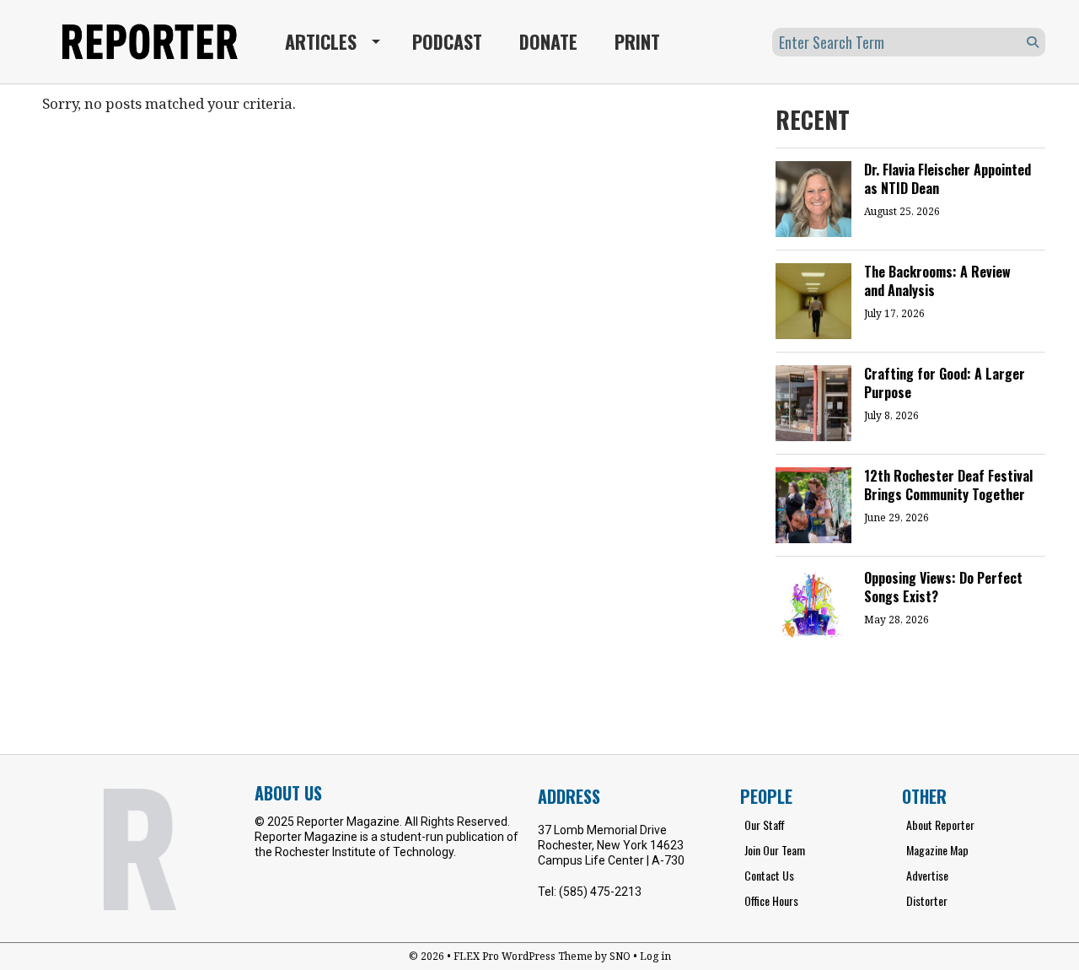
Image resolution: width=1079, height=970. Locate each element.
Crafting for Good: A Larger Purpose (944, 383)
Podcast (447, 41)
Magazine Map (937, 850)
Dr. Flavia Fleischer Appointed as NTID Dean (947, 178)
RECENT (813, 119)
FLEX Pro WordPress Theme (523, 956)
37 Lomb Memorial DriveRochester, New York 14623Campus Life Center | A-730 (611, 845)
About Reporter (940, 824)
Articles (321, 41)
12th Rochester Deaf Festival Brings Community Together (948, 485)
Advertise (927, 875)
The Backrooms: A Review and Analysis (937, 280)
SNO (620, 956)
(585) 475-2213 (600, 891)
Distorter (926, 900)
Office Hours (771, 900)
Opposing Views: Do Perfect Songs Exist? (943, 587)
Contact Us (769, 875)
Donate (548, 41)
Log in (655, 956)
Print (637, 41)
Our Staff (764, 824)
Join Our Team (774, 850)
